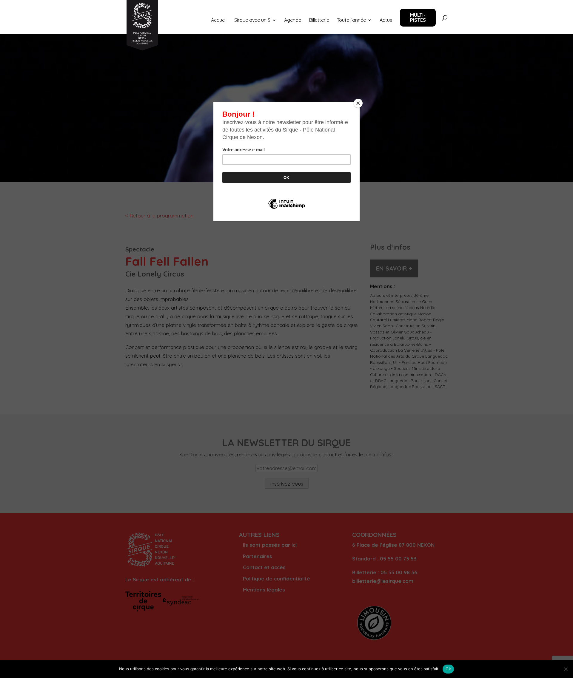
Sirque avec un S (252, 20)
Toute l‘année (351, 20)
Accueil (219, 20)
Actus (386, 20)
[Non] (566, 669)
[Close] (358, 103)
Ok (448, 668)
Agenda (292, 20)
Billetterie (319, 20)
